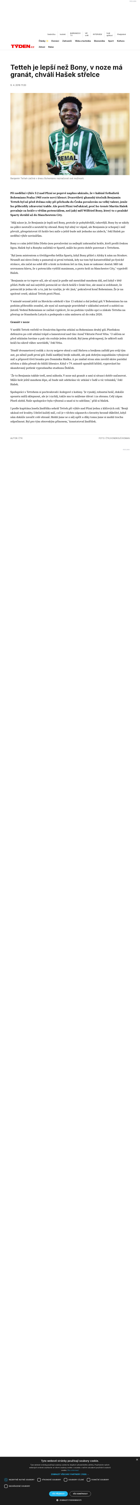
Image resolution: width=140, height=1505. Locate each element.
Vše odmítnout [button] (80, 1494)
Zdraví (42, 47)
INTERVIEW (97, 34)
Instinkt (63, 34)
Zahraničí (67, 41)
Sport (111, 41)
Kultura (120, 41)
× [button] (137, 1460)
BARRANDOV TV (75, 34)
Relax (51, 47)
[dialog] (70, 1481)
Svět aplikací (110, 34)
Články (42, 41)
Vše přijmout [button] (58, 1494)
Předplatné (121, 34)
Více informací (73, 1470)
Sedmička (51, 34)
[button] (70, 1474)
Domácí (55, 41)
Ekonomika (99, 41)
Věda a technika (83, 41)
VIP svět (86, 34)
